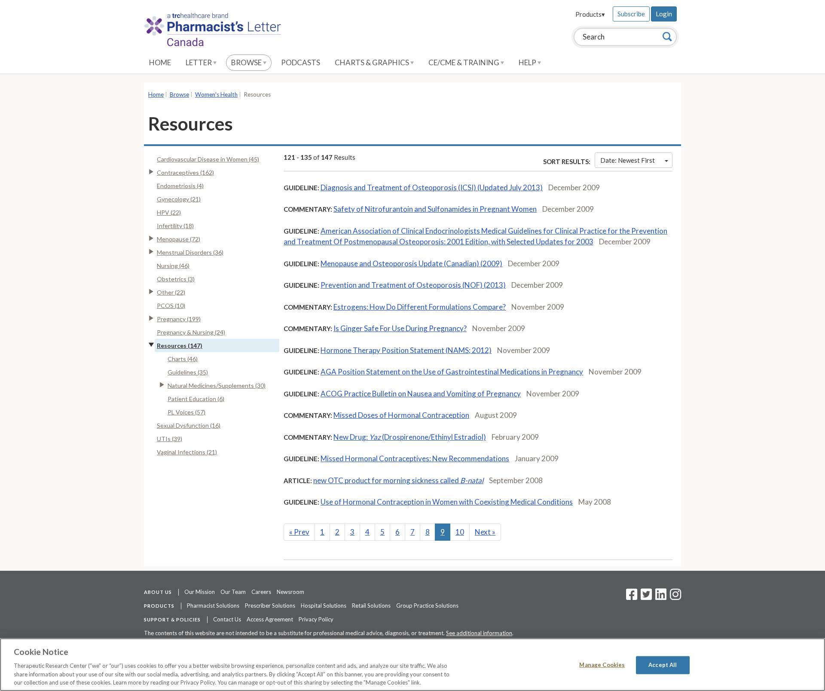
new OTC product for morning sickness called (398, 480)
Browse (247, 62)
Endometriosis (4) (180, 185)
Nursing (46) (173, 265)
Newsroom (290, 591)
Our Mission (199, 591)
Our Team (233, 591)
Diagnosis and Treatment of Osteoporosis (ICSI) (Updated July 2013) (432, 187)
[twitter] (645, 597)
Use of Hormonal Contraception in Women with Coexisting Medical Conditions (447, 501)
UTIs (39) (169, 438)
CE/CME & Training (464, 62)
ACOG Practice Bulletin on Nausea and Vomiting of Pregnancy (421, 393)
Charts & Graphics (372, 62)
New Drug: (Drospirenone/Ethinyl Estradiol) (409, 436)
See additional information (479, 633)
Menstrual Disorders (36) (190, 252)
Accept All (662, 664)
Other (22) (171, 292)
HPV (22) (169, 212)
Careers (261, 591)
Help (528, 62)
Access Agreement (270, 619)
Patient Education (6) (196, 398)
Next (485, 531)
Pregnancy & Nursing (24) (191, 332)
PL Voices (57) (186, 412)
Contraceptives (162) (185, 172)
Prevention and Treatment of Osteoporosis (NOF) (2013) (413, 284)
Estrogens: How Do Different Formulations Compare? (419, 306)
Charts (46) (183, 358)
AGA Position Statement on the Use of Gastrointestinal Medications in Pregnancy (452, 371)
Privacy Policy (316, 619)
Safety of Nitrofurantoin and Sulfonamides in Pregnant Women (435, 208)
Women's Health (216, 94)
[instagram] (675, 597)
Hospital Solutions (323, 605)
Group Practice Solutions (427, 605)
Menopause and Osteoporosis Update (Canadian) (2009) (411, 263)
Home (160, 62)
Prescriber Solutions (270, 605)
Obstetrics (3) (176, 279)
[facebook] (631, 597)
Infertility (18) (175, 225)
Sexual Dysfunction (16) (188, 425)
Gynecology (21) (179, 199)
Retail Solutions (371, 605)
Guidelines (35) (188, 372)
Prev (299, 531)
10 (459, 531)
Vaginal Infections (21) (187, 452)
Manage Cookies (602, 664)
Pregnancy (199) (179, 319)
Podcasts (300, 62)
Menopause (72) (178, 239)
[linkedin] (661, 597)
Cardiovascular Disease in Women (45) (208, 159)
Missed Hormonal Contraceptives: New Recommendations (415, 458)
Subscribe (631, 14)
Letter (199, 62)
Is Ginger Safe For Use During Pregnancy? (400, 328)
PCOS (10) (171, 305)
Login (664, 14)
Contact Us (227, 619)
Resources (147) (179, 345)
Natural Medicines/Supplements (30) (217, 385)
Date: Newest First (627, 160)
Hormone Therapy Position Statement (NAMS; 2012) (406, 350)
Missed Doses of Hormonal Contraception (401, 415)
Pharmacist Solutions (213, 605)
